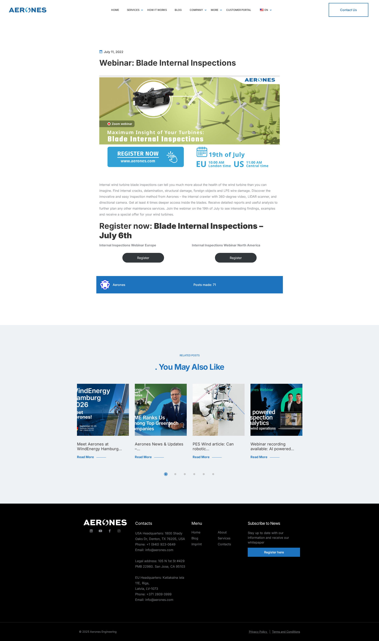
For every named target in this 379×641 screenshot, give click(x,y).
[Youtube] (100, 531)
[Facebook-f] (110, 531)
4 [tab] (194, 474)
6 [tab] (213, 474)
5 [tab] (204, 474)
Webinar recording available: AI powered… (272, 446)
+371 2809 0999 (159, 594)
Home (195, 532)
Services (224, 538)
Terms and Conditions (286, 631)
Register (143, 258)
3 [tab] (185, 474)
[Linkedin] (91, 531)
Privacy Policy (259, 631)
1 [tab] (166, 474)
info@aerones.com (159, 550)
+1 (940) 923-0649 (160, 544)
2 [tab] (175, 474)
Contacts (224, 544)
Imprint (196, 544)
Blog (194, 538)
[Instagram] (119, 531)
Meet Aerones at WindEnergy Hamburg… (99, 446)
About (222, 532)
